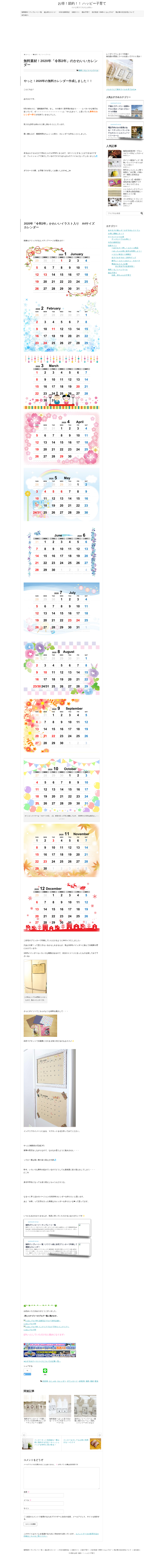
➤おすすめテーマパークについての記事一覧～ (42, 1361)
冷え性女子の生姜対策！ (125, 266)
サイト (26, 1508)
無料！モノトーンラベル (88, 70)
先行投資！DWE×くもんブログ (102, 12)
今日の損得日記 (64, 12)
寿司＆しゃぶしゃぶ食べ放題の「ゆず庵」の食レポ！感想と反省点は (133, 172)
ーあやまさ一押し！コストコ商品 (125, 248)
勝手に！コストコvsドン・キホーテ (126, 261)
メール (27, 1500)
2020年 (45, 1381)
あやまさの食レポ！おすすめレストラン (124, 230)
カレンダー (61, 1381)
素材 (92, 1381)
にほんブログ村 (30, 1324)
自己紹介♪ (25, 15)
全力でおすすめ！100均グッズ (124, 258)
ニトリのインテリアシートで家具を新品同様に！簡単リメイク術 (133, 191)
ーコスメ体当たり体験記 (121, 254)
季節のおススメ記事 (120, 264)
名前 (26, 1492)
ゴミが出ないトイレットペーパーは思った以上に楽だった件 (133, 201)
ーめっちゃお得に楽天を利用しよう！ (127, 251)
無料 (87, 1381)
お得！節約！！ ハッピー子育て (82, 3)
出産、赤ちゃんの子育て (121, 275)
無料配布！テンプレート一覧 (32, 12)
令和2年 (82, 1381)
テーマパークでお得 (116, 237)
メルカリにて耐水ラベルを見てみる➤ (121, 89)
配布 (96, 1381)
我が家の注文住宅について (125, 12)
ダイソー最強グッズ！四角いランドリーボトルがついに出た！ (133, 162)
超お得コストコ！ (50, 12)
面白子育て (86, 12)
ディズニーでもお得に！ (121, 239)
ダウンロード (72, 1381)
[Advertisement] (82, 34)
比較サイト (76, 12)
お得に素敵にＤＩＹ (116, 234)
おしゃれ (52, 1381)
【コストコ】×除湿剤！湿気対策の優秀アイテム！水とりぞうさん (132, 182)
